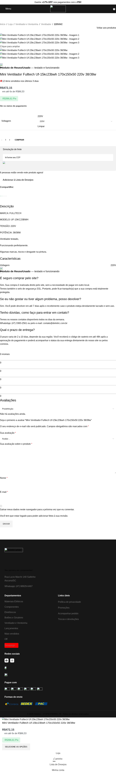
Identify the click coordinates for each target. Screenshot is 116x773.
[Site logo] (58, 8)
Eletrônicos (10, 612)
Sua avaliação (8, 433)
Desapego (10, 645)
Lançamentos (11, 628)
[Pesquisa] (111, 9)
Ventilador (46, 24)
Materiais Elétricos (14, 601)
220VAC (58, 24)
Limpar (41, 126)
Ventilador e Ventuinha (26, 24)
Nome (3, 478)
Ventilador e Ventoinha (16, 623)
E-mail (4, 492)
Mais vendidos (12, 634)
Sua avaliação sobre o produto (16, 444)
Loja (10, 24)
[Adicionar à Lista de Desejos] (34, 746)
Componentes (12, 607)
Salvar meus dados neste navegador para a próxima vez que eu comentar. (37, 509)
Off (6, 639)
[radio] (76, 116)
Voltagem (6, 121)
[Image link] (14, 557)
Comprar (19, 140)
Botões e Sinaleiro (14, 617)
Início (2, 24)
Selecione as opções (16, 747)
